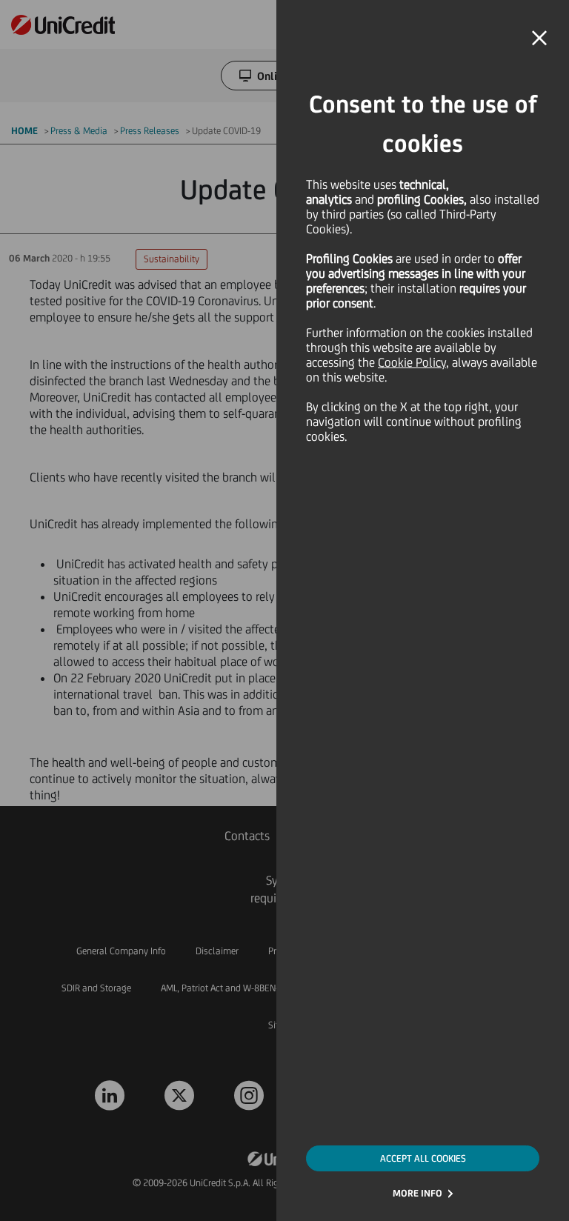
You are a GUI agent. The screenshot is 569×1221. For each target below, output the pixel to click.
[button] (539, 38)
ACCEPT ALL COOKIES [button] (423, 1158)
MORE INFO (417, 1193)
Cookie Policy (412, 362)
